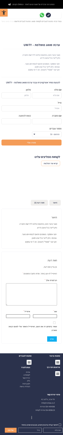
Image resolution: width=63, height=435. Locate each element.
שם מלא (58, 89)
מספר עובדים (56, 128)
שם (55, 311)
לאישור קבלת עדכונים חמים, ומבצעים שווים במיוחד (39, 425)
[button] (57, 373)
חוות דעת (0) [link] (39, 202)
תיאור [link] (55, 202)
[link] (4, 13)
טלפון (28, 89)
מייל (60, 102)
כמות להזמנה (25, 115)
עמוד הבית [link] (58, 21)
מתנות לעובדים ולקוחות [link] (44, 21)
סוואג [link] (33, 21)
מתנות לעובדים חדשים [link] (23, 21)
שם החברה (57, 115)
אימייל (26, 311)
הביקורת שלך (51, 280)
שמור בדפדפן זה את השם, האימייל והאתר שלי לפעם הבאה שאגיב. (32, 328)
